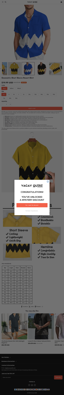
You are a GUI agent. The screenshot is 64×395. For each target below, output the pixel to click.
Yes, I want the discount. (32, 205)
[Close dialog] (48, 181)
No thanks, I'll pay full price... (32, 210)
